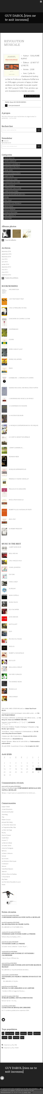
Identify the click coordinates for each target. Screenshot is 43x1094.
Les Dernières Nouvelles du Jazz (11, 882)
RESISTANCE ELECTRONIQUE (12, 203)
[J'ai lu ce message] (41, 1088)
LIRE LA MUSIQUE (9, 185)
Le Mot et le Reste (7, 843)
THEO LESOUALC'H (10, 215)
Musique (16, 1037)
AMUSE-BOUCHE (9, 158)
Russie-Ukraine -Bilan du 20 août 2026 (14, 741)
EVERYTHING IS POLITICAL (12, 167)
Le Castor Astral (6, 845)
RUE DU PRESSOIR (9, 209)
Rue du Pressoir (6, 835)
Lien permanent (14, 105)
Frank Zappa (10, 1033)
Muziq (4, 832)
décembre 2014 (6, 256)
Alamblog (5, 814)
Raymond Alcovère (30, 736)
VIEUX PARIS (8, 218)
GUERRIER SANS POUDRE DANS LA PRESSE (18, 934)
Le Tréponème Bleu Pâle (9, 827)
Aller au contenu (7, 2)
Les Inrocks (5, 858)
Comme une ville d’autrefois (11, 736)
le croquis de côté (32, 746)
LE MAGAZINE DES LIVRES (12, 182)
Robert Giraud (6, 819)
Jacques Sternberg (7, 822)
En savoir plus (26, 1092)
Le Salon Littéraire (7, 853)
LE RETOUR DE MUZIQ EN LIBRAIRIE (16, 1007)
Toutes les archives (11, 278)
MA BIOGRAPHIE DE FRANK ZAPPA (15, 924)
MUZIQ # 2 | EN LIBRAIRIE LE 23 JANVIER (18, 988)
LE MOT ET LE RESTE (33, 96)
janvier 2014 (5, 264)
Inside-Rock (5, 838)
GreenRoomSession (7, 869)
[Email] (3, 1019)
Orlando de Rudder (7, 812)
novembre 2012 (6, 275)
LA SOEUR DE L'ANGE (10, 179)
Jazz (10, 1037)
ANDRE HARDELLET (10, 161)
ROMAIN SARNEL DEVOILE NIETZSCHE (17, 998)
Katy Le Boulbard (8, 788)
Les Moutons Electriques (9, 861)
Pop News (4, 879)
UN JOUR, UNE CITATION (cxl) (12, 708)
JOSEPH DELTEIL (9, 176)
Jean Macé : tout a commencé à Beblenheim (16, 731)
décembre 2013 (6, 267)
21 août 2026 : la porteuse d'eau (12, 746)
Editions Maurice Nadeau (9, 874)
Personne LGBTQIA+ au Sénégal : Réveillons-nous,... (19, 718)
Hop (3, 817)
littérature (37, 1033)
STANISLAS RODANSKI (10, 212)
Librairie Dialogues (7, 848)
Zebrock (4, 871)
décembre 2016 (6, 251)
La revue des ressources (9, 825)
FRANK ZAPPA (8, 170)
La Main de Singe (7, 830)
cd (3, 1033)
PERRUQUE (6, 739)
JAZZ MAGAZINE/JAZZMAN (12, 173)
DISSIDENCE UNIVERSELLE (12, 164)
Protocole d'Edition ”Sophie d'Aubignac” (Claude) (18, 727)
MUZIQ (6, 197)
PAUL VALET (8, 200)
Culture (4, 1037)
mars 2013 (5, 272)
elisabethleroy (17, 739)
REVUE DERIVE (8, 206)
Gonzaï (4, 856)
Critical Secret (6, 877)
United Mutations (7, 809)
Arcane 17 (5, 840)
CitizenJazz (5, 864)
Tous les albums (10, 240)
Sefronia (4, 851)
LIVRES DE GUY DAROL (11, 191)
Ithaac (3, 884)
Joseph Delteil (6, 806)
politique (23, 1033)
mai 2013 (4, 269)
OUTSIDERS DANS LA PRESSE (13, 944)
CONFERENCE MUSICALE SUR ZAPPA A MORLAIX (21, 917)
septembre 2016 (6, 254)
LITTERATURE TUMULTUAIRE (12, 188)
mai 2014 (4, 259)
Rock (22, 1037)
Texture (4, 866)
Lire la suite (12, 118)
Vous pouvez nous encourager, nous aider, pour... (18, 713)
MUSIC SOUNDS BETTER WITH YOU (14, 194)
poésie (30, 1033)
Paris (17, 1033)
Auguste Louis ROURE (9, 722)
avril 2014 (5, 262)
